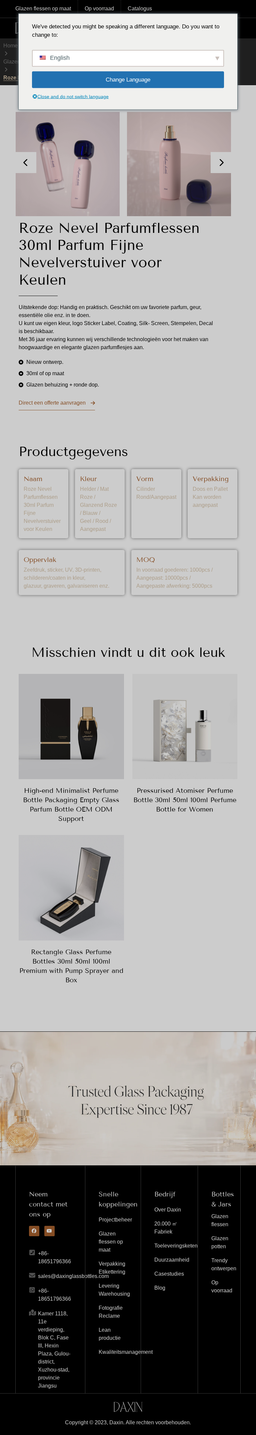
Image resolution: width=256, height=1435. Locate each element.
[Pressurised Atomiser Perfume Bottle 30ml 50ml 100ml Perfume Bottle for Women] (184, 726)
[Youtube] (49, 1231)
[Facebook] (34, 1231)
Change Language (128, 79)
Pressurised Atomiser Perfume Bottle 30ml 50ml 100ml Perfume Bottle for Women (184, 799)
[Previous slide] (25, 162)
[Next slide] (221, 162)
